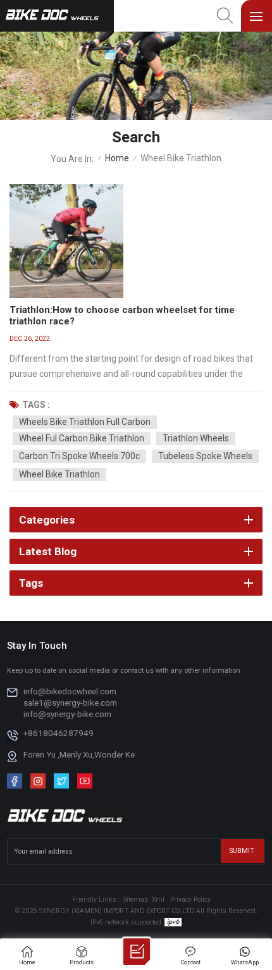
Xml (158, 899)
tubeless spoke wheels (205, 456)
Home (117, 158)
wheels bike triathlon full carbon (85, 422)
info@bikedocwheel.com (69, 691)
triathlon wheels (196, 438)
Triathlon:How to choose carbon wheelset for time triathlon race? (122, 315)
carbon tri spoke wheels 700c (79, 456)
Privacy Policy (190, 899)
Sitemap (135, 899)
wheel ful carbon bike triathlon (81, 438)
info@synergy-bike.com (67, 714)
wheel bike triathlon (59, 474)
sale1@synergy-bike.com (70, 702)
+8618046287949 (58, 733)
